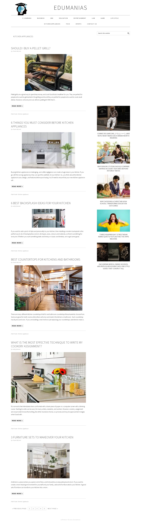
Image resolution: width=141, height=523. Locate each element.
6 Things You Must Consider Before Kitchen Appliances (42, 124)
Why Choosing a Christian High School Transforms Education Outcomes (113, 203)
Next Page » (53, 509)
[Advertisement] (113, 70)
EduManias (70, 7)
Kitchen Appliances (23, 114)
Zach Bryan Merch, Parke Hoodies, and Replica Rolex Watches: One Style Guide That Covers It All (113, 266)
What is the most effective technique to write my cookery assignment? (47, 344)
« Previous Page (19, 509)
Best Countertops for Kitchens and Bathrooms (45, 259)
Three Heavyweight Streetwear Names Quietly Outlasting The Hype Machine (113, 236)
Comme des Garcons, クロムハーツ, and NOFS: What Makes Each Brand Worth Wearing (113, 135)
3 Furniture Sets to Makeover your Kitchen (42, 437)
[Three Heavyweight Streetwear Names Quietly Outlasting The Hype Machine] (113, 231)
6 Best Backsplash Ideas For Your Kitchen (41, 203)
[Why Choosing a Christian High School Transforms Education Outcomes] (113, 198)
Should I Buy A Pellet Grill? (30, 48)
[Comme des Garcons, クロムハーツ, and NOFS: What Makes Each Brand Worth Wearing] (113, 130)
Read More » (17, 106)
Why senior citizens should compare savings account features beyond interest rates (113, 168)
